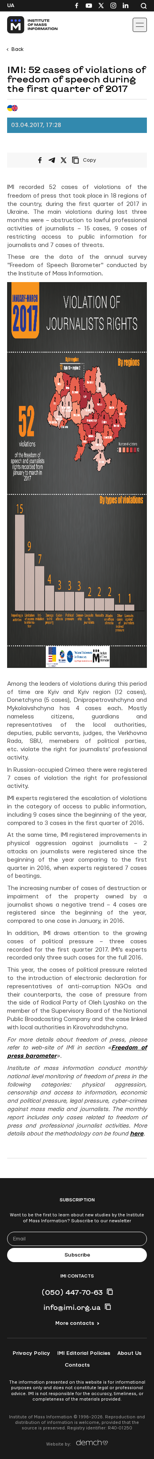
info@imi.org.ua (72, 1307)
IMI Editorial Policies (83, 1353)
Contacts (77, 1365)
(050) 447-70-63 (72, 1292)
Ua (10, 5)
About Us (129, 1353)
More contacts (74, 1323)
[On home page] (24, 25)
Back (17, 49)
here (136, 1134)
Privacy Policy (31, 1353)
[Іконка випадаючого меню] (140, 25)
